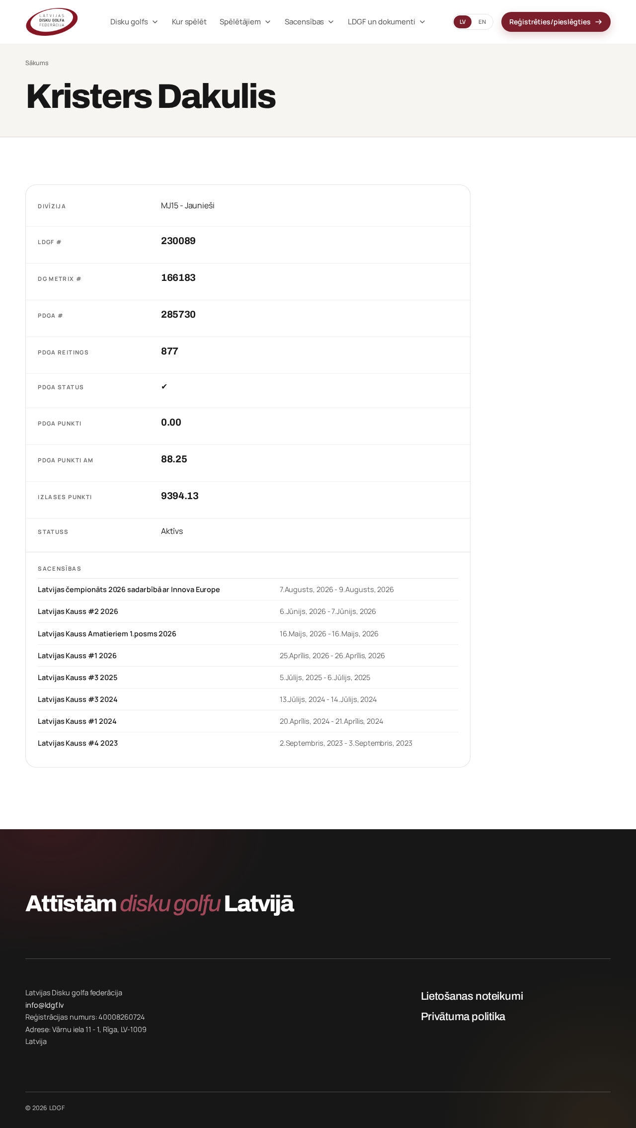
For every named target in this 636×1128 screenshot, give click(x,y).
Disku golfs (129, 21)
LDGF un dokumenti (381, 21)
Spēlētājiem (240, 21)
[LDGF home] (54, 22)
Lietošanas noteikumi (472, 996)
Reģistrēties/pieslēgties (549, 21)
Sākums (37, 63)
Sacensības (304, 21)
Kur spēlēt (189, 21)
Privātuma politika (463, 1017)
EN (482, 21)
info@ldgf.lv (44, 1005)
